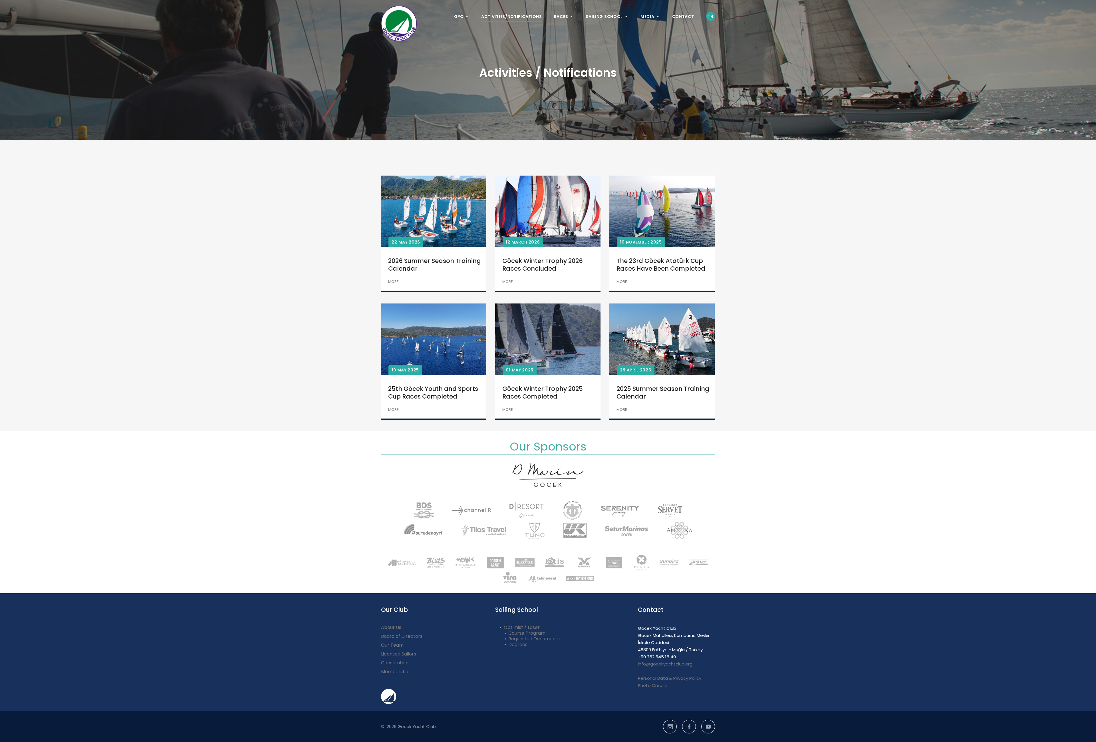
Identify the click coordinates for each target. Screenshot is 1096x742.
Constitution (394, 662)
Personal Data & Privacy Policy (669, 678)
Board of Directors (401, 636)
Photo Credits (653, 685)
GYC (459, 16)
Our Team (392, 645)
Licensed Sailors (398, 654)
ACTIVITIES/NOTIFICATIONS (511, 16)
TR (711, 16)
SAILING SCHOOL (604, 16)
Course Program (526, 633)
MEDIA (647, 16)
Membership (395, 671)
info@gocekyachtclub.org (665, 664)
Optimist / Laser (522, 627)
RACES (561, 16)
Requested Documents (534, 639)
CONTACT (683, 16)
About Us (391, 627)
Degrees (517, 644)
